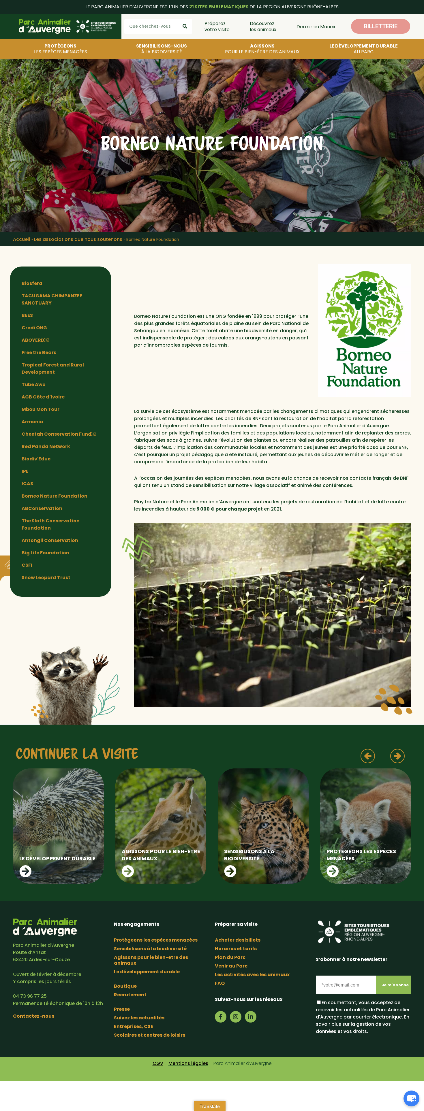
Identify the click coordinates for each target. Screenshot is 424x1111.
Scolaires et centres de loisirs (149, 1035)
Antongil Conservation (50, 540)
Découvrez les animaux (263, 26)
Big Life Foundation (45, 552)
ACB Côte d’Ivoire (43, 397)
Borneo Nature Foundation (54, 496)
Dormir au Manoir (316, 26)
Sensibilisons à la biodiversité (150, 948)
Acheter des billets (237, 940)
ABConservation (42, 508)
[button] (380, 26)
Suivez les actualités (139, 1017)
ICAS (27, 483)
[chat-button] (411, 1098)
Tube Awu (34, 384)
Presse (122, 1009)
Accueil (21, 239)
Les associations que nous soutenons (78, 239)
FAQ (220, 983)
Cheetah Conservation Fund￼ (59, 434)
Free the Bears (39, 352)
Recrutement (130, 994)
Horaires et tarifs (236, 948)
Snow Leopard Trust (46, 577)
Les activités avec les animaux (252, 974)
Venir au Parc (231, 966)
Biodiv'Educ (36, 459)
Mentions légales (188, 1063)
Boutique (125, 986)
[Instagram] (235, 1017)
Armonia (32, 421)
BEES (27, 315)
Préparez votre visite (217, 26)
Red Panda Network (46, 446)
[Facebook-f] (220, 1017)
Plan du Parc (230, 957)
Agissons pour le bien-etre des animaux (151, 960)
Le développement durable (147, 971)
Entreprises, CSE (133, 1026)
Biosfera (32, 283)
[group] (58, 826)
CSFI (27, 565)
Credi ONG (34, 327)
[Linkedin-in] (250, 1017)
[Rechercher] (185, 26)
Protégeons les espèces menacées (156, 940)
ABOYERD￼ (35, 340)
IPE (25, 471)
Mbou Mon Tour (40, 409)
